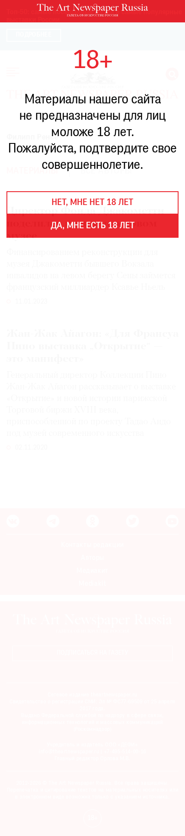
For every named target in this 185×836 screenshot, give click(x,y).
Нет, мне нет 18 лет (92, 203)
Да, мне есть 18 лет (93, 226)
